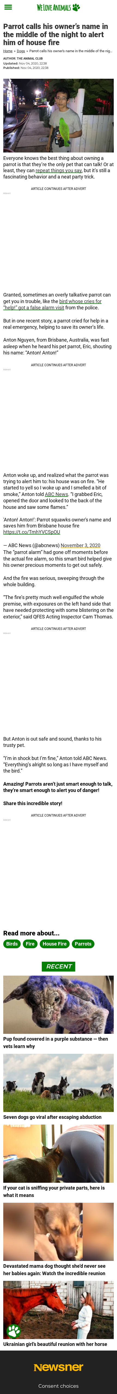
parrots (83, 944)
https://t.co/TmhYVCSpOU (31, 532)
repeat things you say (59, 170)
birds (12, 944)
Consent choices (58, 1386)
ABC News (56, 494)
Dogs (21, 51)
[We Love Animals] (58, 7)
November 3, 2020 (80, 545)
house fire (55, 944)
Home (8, 51)
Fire (30, 944)
